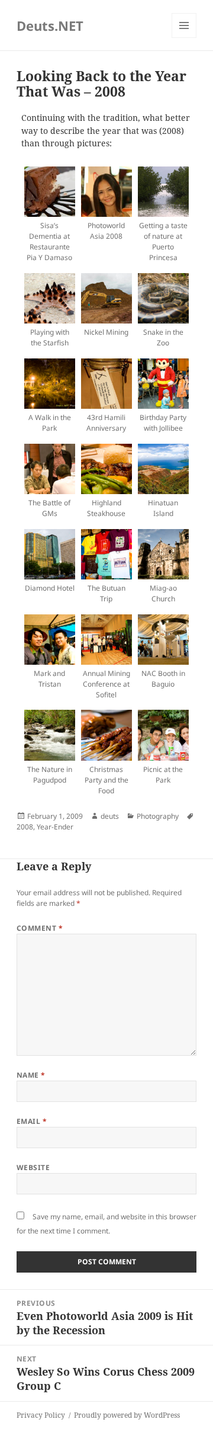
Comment (40, 928)
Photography (158, 816)
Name (31, 1075)
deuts (110, 816)
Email (32, 1121)
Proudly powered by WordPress (127, 1415)
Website (33, 1167)
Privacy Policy (41, 1415)
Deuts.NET (50, 25)
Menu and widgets (184, 37)
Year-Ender (55, 827)
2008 (25, 827)
